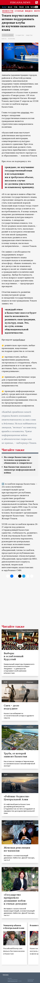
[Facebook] (27, 576)
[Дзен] (19, 576)
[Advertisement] (20, 603)
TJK (16, 7)
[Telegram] (23, 576)
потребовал (19, 339)
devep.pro (30, 980)
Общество (29, 35)
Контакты (5, 974)
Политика (11, 39)
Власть (4, 39)
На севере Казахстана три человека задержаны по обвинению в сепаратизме (18, 460)
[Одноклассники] (15, 576)
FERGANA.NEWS (20, 2)
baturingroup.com (12, 981)
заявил (5, 98)
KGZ (10, 7)
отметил (25, 112)
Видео (29, 11)
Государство (19, 35)
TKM (21, 7)
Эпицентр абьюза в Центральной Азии (13, 926)
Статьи (19, 11)
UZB (27, 7)
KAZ (4, 7)
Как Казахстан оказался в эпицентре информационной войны (19, 470)
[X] (7, 576)
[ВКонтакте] (11, 576)
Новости (7, 11)
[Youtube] (31, 576)
